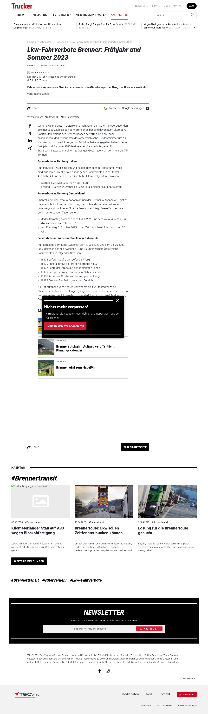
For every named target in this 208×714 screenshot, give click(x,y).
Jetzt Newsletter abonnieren (65, 326)
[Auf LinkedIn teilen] (30, 140)
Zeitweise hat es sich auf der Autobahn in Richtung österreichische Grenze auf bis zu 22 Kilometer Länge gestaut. (37, 547)
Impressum (146, 706)
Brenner (42, 129)
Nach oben (188, 679)
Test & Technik (61, 14)
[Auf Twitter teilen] (30, 133)
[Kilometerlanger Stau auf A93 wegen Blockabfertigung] (40, 501)
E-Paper (156, 6)
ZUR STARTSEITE (135, 447)
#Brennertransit (34, 478)
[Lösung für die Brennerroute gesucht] (167, 501)
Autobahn (43, 176)
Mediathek (40, 14)
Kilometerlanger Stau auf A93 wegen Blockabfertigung (37, 530)
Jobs (167, 6)
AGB (157, 706)
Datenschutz (168, 706)
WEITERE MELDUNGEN (29, 561)
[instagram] (108, 670)
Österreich (72, 125)
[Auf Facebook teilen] (30, 125)
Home (30, 42)
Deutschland (77, 193)
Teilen (35, 108)
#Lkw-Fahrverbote (86, 580)
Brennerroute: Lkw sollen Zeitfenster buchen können (99, 530)
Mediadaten (130, 694)
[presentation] (194, 28)
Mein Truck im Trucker (91, 14)
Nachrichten (119, 14)
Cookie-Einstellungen (187, 706)
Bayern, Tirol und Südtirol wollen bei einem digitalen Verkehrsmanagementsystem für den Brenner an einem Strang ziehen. (166, 547)
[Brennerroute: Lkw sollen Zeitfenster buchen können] (104, 501)
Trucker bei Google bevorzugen (126, 108)
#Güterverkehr (54, 580)
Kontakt (178, 6)
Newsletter (142, 6)
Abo (191, 6)
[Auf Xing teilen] (30, 148)
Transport (60, 42)
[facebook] (99, 670)
